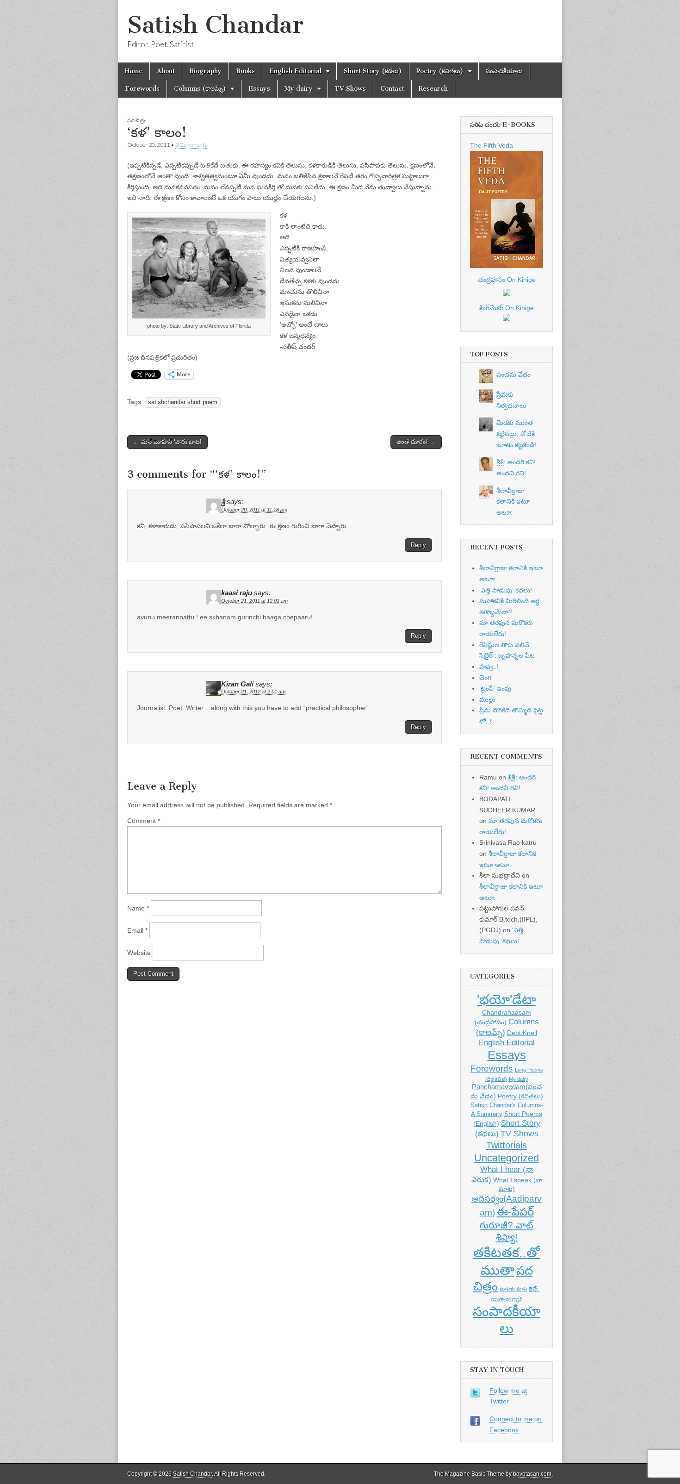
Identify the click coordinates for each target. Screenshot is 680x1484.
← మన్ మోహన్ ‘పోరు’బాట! (167, 441)
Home (133, 71)
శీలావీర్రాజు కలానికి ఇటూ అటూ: (513, 501)
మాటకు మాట (513, 1288)
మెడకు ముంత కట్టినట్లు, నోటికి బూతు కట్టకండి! (516, 433)
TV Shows (350, 89)
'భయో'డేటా (506, 999)
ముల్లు (487, 699)
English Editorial (295, 71)
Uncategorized (506, 1158)
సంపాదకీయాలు (504, 71)
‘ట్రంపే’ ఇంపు (495, 688)
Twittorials (506, 1145)
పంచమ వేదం (513, 374)
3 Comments (191, 144)
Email (137, 930)
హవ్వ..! (489, 666)
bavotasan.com (532, 1474)
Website (139, 952)
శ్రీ (223, 501)
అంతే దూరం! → (416, 441)
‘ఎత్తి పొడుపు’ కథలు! (505, 590)
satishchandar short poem (182, 402)
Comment (143, 820)
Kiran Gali (237, 684)
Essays (259, 89)
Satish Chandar (215, 25)
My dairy (298, 89)
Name (138, 908)
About (166, 71)
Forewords (142, 89)
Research (433, 89)
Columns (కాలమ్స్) (200, 89)
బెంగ (485, 677)
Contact (392, 89)
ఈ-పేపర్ (515, 1211)
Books (245, 71)
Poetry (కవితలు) (440, 71)
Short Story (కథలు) (373, 71)
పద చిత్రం (137, 120)
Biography (205, 71)
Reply (418, 545)
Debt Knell (522, 1032)
